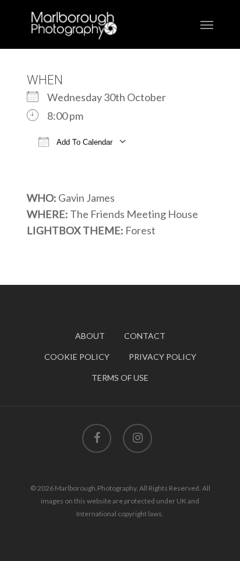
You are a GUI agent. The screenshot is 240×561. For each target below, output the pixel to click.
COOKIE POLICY (77, 357)
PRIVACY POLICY (162, 357)
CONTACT (144, 336)
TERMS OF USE (120, 378)
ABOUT (90, 336)
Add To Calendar (83, 142)
